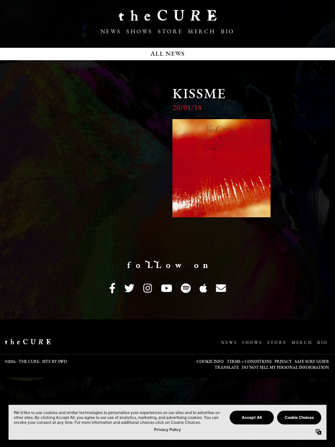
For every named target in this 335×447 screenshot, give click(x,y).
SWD (62, 362)
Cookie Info (210, 362)
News (110, 32)
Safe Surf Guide (312, 362)
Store (170, 32)
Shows (139, 32)
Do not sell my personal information (285, 368)
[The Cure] (167, 18)
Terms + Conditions (249, 362)
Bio (228, 32)
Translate (227, 368)
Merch (202, 32)
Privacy (283, 362)
